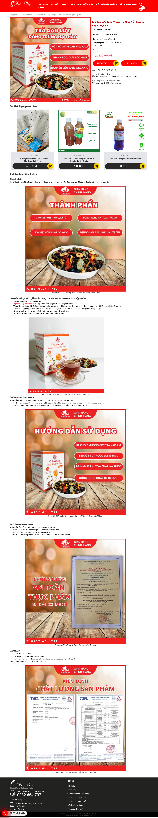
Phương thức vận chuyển (77, 801)
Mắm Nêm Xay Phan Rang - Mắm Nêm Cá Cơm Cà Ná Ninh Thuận (79, 160)
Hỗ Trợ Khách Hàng (106, 4)
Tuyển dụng (71, 790)
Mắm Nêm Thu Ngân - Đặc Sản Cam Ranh (125, 159)
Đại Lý (65, 4)
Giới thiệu (71, 786)
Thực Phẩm (97, 18)
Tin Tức (55, 4)
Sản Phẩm (43, 4)
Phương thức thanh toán (76, 797)
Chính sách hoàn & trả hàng (78, 794)
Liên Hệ (42, 7)
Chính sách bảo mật (75, 809)
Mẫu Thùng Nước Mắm (82, 4)
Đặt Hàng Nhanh (128, 4)
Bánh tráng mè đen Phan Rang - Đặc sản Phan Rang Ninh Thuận (32, 160)
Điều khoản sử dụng (75, 805)
